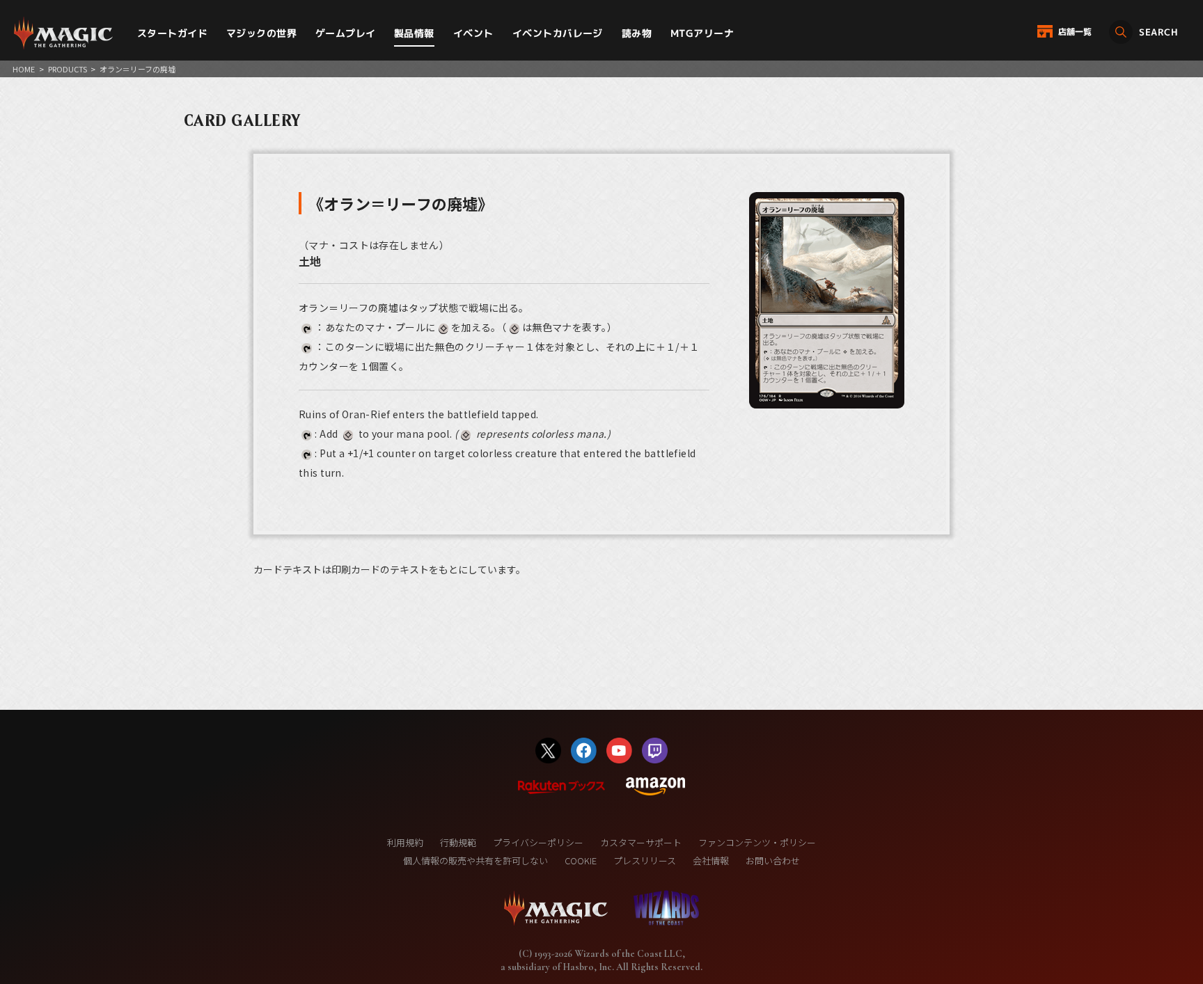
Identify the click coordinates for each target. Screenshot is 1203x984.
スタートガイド (172, 33)
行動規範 (458, 842)
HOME (24, 68)
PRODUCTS (67, 68)
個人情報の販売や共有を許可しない (475, 860)
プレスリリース (644, 860)
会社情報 (711, 860)
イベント (473, 33)
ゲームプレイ (345, 33)
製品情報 (414, 33)
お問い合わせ (773, 860)
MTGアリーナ (702, 33)
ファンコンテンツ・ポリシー (757, 842)
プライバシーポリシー (538, 842)
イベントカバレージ (557, 33)
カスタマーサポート (641, 842)
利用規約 (405, 842)
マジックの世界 (261, 33)
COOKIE (581, 860)
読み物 (637, 33)
